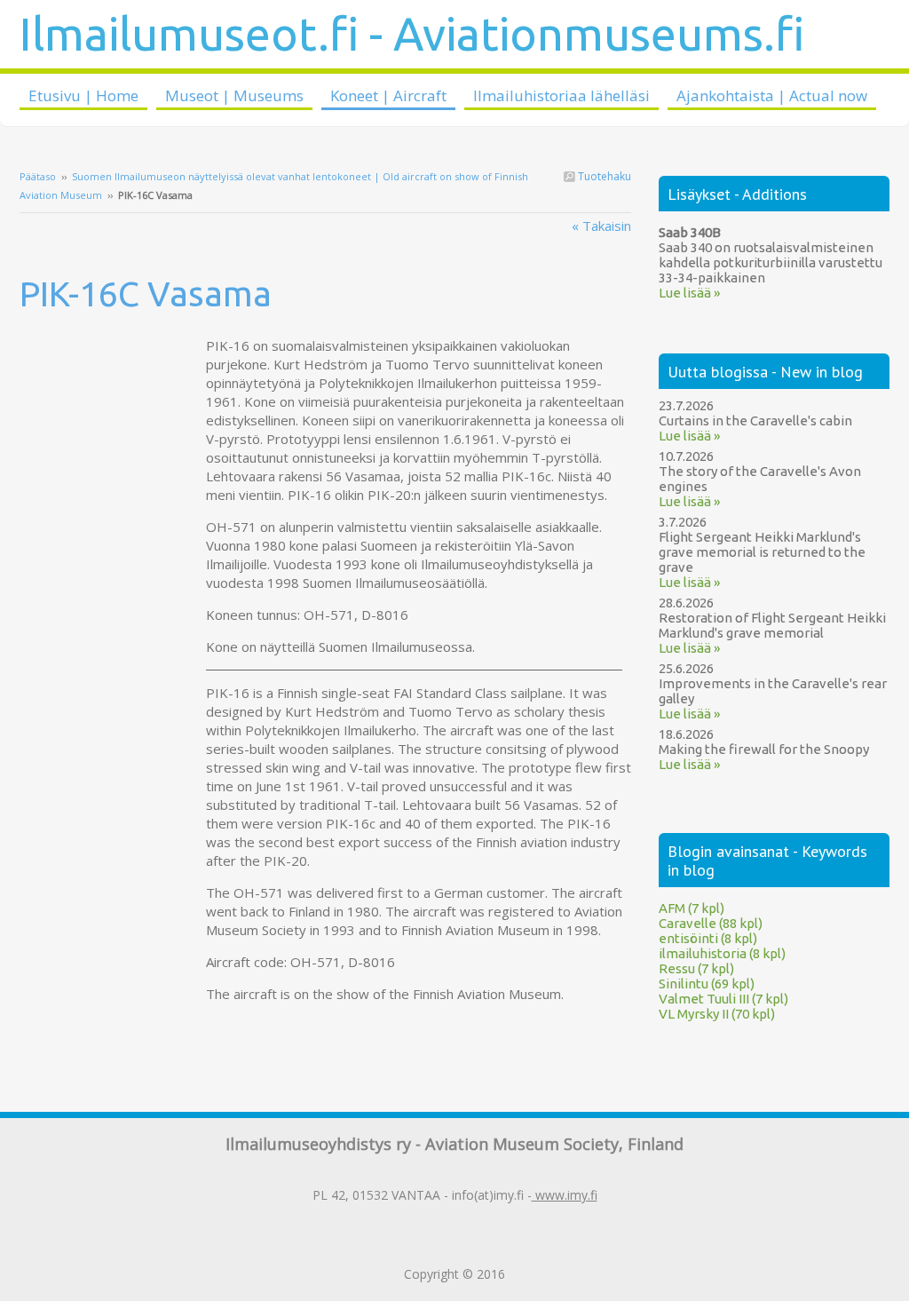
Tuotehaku (603, 176)
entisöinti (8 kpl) (708, 938)
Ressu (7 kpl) (696, 968)
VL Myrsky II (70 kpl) (717, 1013)
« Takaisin (601, 225)
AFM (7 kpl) (691, 908)
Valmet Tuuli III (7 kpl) (723, 998)
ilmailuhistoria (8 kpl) (722, 953)
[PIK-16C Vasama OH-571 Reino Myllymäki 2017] (113, 345)
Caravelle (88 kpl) (711, 923)
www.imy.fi (564, 1194)
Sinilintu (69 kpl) (707, 983)
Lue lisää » (689, 292)
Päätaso (38, 176)
